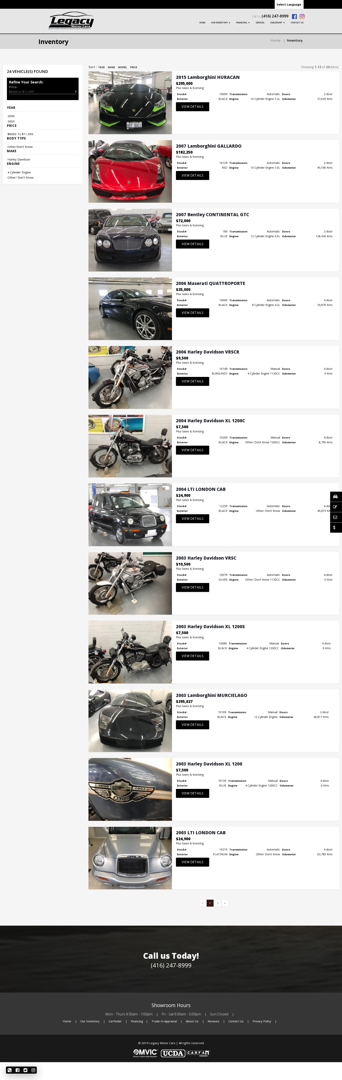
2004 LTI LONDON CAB (201, 489)
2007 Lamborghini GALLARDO (208, 146)
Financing (242, 22)
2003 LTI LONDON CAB (201, 832)
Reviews (213, 1021)
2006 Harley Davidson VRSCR (207, 352)
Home (202, 22)
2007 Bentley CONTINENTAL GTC (212, 214)
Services (260, 22)
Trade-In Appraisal (164, 1021)
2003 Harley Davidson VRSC (206, 558)
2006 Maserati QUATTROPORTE (210, 283)
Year (101, 67)
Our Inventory (219, 22)
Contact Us (297, 22)
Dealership (276, 22)
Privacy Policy (262, 1021)
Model (122, 67)
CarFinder (115, 1021)
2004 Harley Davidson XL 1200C (210, 420)
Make (111, 67)
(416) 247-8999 (275, 16)
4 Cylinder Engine (19, 172)
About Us (192, 1021)
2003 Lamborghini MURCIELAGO (211, 695)
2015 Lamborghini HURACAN (208, 77)
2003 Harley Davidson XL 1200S (210, 626)
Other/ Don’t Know (20, 177)
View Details (192, 106)
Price (133, 67)
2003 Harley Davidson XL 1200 (209, 764)
